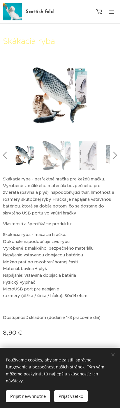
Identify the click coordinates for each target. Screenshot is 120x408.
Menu (111, 11)
